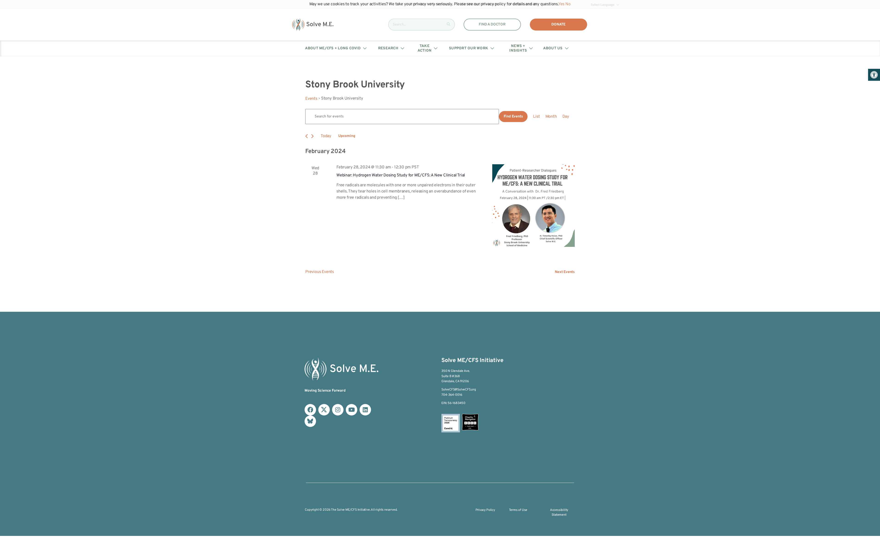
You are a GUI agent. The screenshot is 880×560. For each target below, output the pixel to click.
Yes (561, 4)
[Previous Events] (306, 136)
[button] (874, 75)
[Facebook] (310, 409)
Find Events (513, 116)
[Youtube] (351, 409)
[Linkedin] (365, 409)
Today (326, 136)
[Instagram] (338, 409)
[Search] (448, 24)
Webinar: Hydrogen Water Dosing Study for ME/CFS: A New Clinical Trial (400, 175)
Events (311, 98)
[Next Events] (312, 136)
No (568, 4)
